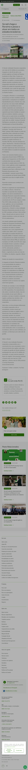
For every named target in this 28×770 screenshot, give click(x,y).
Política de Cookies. (11, 747)
